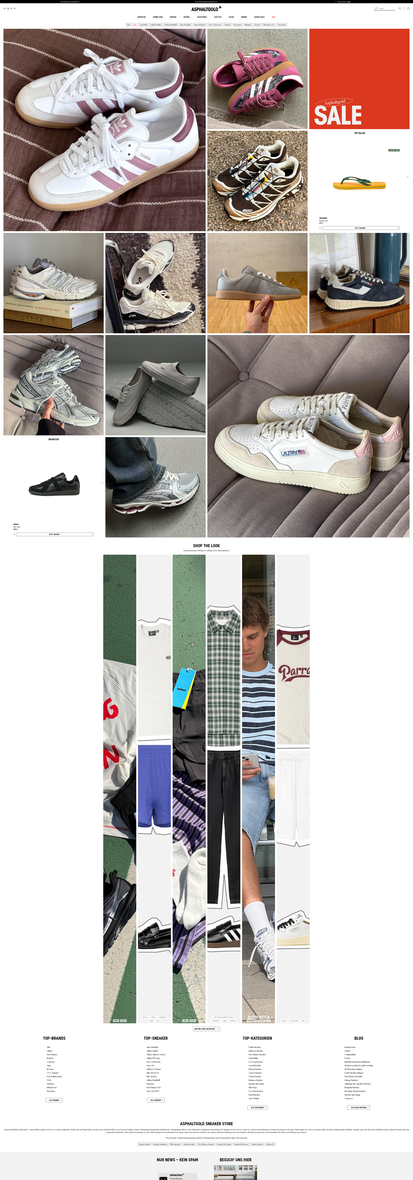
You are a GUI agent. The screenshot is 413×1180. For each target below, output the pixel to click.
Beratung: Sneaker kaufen (354, 1091)
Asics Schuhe (254, 1098)
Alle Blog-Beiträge (359, 1107)
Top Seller (143, 24)
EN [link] (5, 8)
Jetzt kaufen (360, 228)
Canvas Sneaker (255, 1072)
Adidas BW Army (153, 1058)
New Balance (52, 1054)
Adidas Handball (170, 24)
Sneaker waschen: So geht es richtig (358, 1065)
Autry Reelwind (199, 24)
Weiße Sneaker (255, 1047)
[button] (320, 228)
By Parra (50, 1069)
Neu (128, 24)
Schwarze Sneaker (256, 1050)
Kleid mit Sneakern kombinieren (357, 1061)
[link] (206, 8)
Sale (134, 24)
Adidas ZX (270, 1144)
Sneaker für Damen (256, 1083)
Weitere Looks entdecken (204, 1029)
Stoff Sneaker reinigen (353, 1069)
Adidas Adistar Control (155, 1054)
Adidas (49, 1050)
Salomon (50, 1083)
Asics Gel (150, 1065)
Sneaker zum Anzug (352, 1094)
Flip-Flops (253, 1087)
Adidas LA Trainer (153, 1069)
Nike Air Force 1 (152, 1072)
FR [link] (15, 8)
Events (347, 1058)
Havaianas (238, 24)
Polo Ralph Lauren (54, 1076)
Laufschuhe (253, 1058)
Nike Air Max (151, 1076)
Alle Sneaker (156, 1100)
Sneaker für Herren (241, 1144)
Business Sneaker (256, 1080)
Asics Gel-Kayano (214, 24)
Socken (257, 24)
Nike (49, 1047)
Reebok (50, 1058)
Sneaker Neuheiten (160, 1144)
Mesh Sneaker (254, 1094)
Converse (51, 1061)
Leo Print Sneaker (256, 1091)
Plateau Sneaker (255, 1069)
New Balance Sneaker (257, 1054)
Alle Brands (54, 1100)
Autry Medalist (185, 24)
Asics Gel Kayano (153, 1061)
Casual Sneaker (255, 1065)
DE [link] (8, 8)
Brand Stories (350, 1047)
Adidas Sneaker (189, 1144)
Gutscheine (281, 24)
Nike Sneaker (175, 1144)
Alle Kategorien (257, 1107)
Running (248, 24)
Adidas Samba (156, 24)
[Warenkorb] (408, 8)
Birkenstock (52, 1087)
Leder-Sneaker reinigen (353, 1072)
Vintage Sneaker (351, 1080)
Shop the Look (268, 24)
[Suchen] (376, 8)
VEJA (49, 1080)
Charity (347, 1050)
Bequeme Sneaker (351, 1087)
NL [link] (11, 8)
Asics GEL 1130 (152, 1091)
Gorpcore (348, 1098)
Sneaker (228, 24)
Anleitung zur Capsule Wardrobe (357, 1083)
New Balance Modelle (353, 1076)
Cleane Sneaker (255, 1076)
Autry (49, 1065)
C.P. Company (53, 1072)
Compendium (350, 1054)
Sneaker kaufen (144, 1144)
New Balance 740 (153, 1087)
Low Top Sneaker (256, 1061)
